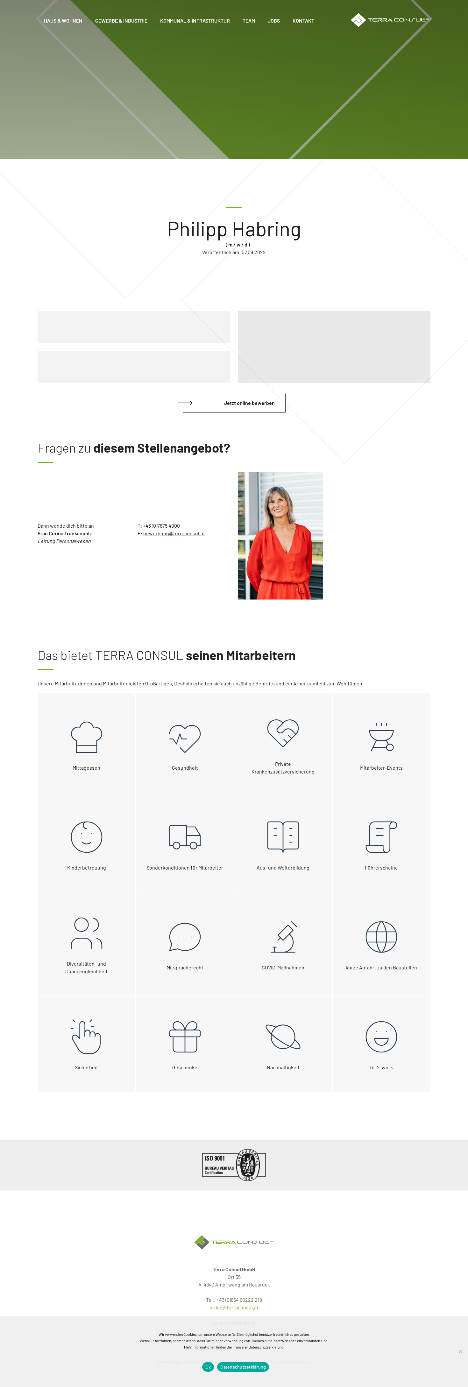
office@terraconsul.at (234, 1307)
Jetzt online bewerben (249, 403)
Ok (208, 1367)
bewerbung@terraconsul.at (174, 533)
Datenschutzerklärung (243, 1367)
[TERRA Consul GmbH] (234, 1242)
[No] (460, 1351)
